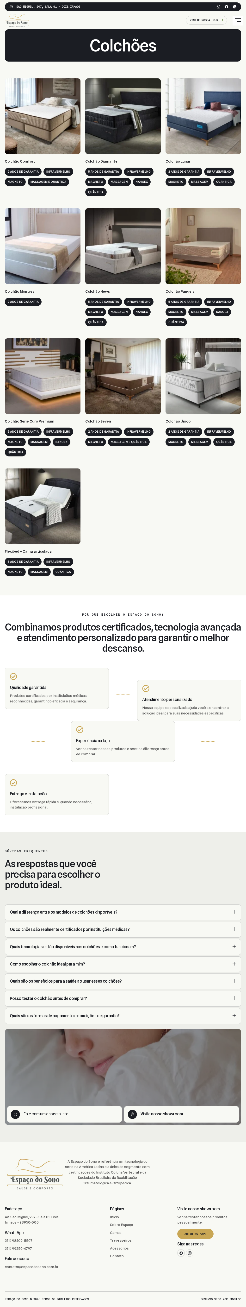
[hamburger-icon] (238, 20)
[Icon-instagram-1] (218, 6)
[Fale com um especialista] (15, 1114)
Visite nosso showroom (162, 1113)
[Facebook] (226, 6)
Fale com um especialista (46, 1113)
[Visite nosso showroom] (132, 1114)
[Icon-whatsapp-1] (234, 6)
